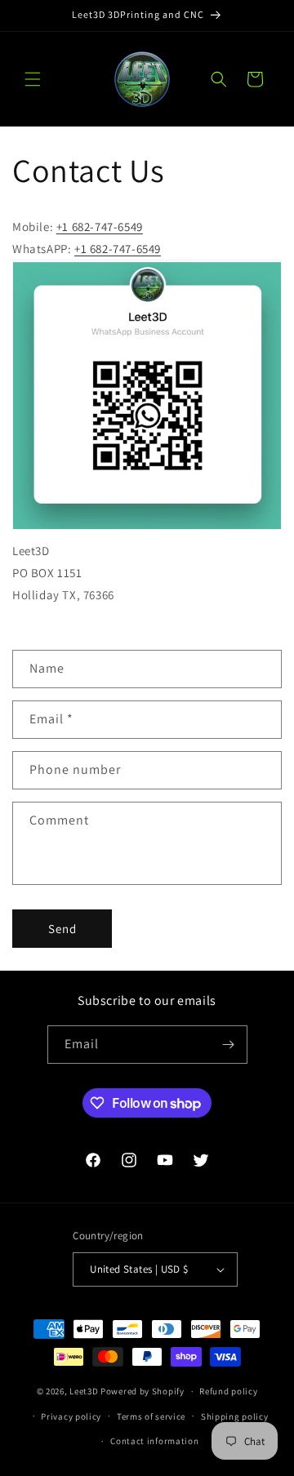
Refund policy (228, 1391)
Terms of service (151, 1416)
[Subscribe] (229, 1044)
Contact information (154, 1441)
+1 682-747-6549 (99, 226)
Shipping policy (235, 1416)
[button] (33, 79)
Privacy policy (71, 1416)
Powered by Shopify (142, 1391)
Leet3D (83, 1391)
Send (62, 928)
